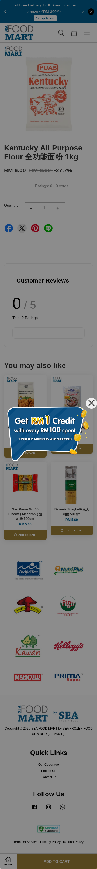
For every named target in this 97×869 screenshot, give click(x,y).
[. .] (48, 434)
